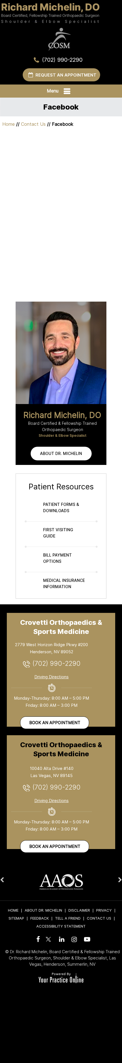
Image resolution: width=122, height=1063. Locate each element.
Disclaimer (79, 910)
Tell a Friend (68, 918)
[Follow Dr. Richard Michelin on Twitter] (48, 936)
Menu (52, 91)
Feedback (39, 918)
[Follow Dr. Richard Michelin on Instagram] (73, 939)
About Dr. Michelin (61, 453)
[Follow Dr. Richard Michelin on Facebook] (37, 939)
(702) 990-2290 (62, 59)
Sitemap (16, 918)
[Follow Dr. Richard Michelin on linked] (61, 939)
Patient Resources (61, 486)
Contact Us (33, 124)
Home (8, 124)
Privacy (104, 910)
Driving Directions (51, 676)
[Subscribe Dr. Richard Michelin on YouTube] (86, 939)
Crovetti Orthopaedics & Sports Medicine (61, 627)
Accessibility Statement (61, 926)
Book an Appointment (54, 722)
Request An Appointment (65, 75)
